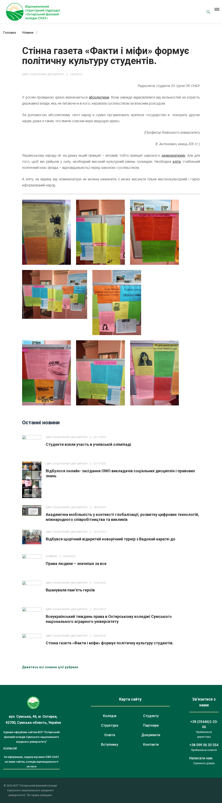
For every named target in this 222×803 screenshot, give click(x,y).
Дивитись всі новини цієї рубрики (50, 667)
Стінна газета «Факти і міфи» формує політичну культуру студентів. (109, 643)
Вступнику (109, 744)
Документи (150, 735)
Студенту (151, 716)
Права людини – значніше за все (76, 563)
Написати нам (200, 758)
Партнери (151, 725)
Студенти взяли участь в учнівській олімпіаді (88, 444)
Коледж (109, 716)
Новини (51, 556)
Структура (109, 725)
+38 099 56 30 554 (203, 745)
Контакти (151, 744)
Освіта (109, 735)
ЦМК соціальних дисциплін (43, 74)
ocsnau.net (10, 748)
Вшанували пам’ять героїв (70, 590)
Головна (9, 32)
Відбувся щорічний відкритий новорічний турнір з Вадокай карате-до (110, 539)
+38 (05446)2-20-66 (204, 724)
